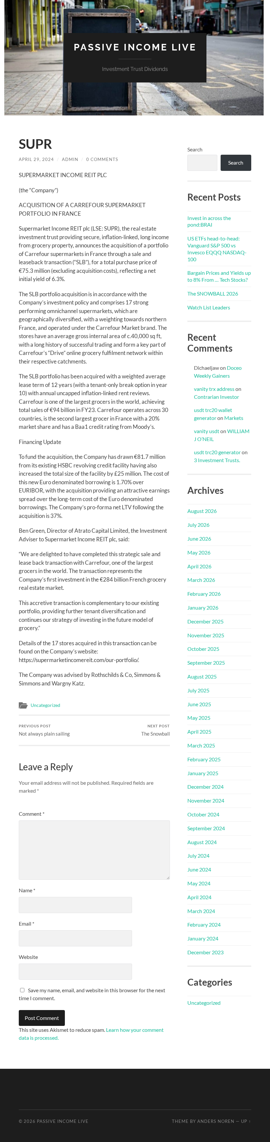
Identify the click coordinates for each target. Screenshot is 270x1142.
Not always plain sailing (44, 730)
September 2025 (206, 662)
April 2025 (199, 731)
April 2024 (199, 897)
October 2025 (203, 649)
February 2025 (204, 759)
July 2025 (198, 690)
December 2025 (205, 621)
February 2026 (204, 593)
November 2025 (205, 635)
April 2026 (199, 566)
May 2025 (198, 717)
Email (26, 923)
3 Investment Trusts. (217, 460)
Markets (233, 418)
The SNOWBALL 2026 (212, 293)
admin (70, 159)
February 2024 (204, 924)
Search (194, 149)
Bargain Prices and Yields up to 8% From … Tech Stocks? (219, 276)
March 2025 (201, 745)
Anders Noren (215, 1121)
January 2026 (202, 607)
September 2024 (206, 828)
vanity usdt (206, 431)
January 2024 (202, 938)
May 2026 (198, 552)
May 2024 (198, 883)
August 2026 (202, 511)
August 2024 (202, 842)
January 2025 (202, 773)
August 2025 (202, 676)
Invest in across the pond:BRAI (209, 221)
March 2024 (201, 911)
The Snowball (155, 730)
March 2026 (201, 580)
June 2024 (199, 869)
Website (28, 957)
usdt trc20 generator (217, 452)
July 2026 (198, 525)
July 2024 (198, 855)
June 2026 (199, 538)
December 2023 (205, 952)
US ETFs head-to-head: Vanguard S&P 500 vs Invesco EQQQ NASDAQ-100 (217, 248)
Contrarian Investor (216, 397)
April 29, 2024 (36, 159)
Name (27, 890)
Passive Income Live (135, 47)
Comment (31, 813)
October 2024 (203, 814)
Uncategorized (45, 705)
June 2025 (199, 704)
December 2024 (205, 786)
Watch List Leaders (208, 307)
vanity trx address (214, 389)
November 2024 (205, 800)
